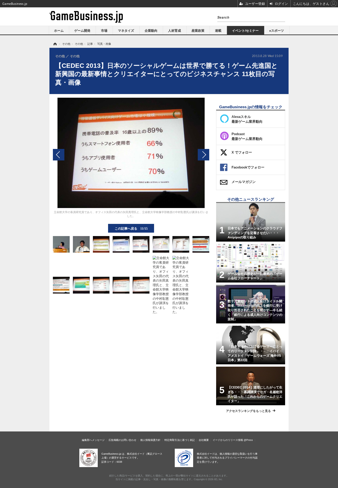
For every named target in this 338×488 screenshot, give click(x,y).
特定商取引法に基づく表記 (179, 440)
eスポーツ (276, 30)
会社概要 (204, 440)
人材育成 (174, 30)
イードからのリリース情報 (228, 440)
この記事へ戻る (131, 228)
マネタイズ (126, 30)
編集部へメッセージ (93, 440)
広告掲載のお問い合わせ (122, 440)
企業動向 (151, 30)
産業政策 (198, 30)
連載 (218, 30)
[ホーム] (55, 44)
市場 (104, 30)
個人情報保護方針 (150, 440)
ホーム (59, 30)
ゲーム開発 (82, 30)
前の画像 (58, 154)
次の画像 (203, 154)
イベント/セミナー (245, 30)
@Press (248, 440)
